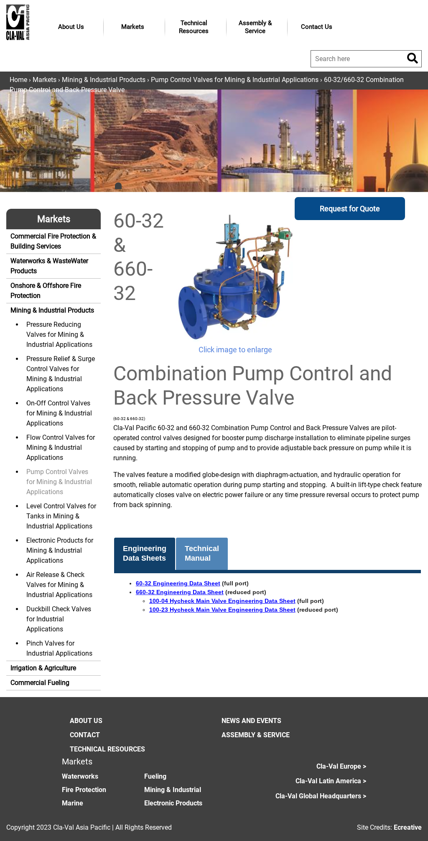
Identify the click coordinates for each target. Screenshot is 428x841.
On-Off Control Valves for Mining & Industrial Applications (59, 413)
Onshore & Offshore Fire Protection (45, 291)
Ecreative (408, 827)
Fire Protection (84, 790)
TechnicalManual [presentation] (202, 553)
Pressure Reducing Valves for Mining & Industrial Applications (59, 335)
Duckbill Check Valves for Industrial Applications (58, 619)
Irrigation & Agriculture (43, 668)
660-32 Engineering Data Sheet (180, 592)
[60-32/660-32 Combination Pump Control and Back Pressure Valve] (235, 276)
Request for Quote (350, 208)
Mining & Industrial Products (103, 80)
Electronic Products (173, 803)
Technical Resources (194, 27)
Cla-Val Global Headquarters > (320, 796)
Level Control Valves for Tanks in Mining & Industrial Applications (61, 516)
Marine (72, 803)
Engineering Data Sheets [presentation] (144, 553)
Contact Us (316, 27)
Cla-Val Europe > (341, 766)
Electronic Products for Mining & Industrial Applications (59, 550)
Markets (132, 27)
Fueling (155, 776)
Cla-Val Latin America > (331, 781)
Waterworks (80, 776)
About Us (71, 27)
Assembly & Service (255, 27)
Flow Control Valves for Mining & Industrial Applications (60, 447)
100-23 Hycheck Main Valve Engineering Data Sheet (222, 609)
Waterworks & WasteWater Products (49, 266)
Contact (85, 735)
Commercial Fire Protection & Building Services (53, 241)
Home (18, 80)
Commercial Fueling (39, 683)
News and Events (251, 721)
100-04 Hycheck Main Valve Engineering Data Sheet (222, 600)
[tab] (144, 554)
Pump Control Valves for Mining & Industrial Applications (234, 80)
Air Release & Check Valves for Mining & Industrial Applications (59, 585)
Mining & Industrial (172, 790)
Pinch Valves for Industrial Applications (59, 648)
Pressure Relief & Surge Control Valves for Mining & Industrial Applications (60, 374)
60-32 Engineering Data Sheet (178, 583)
